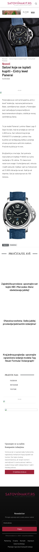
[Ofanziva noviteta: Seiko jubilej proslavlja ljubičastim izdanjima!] (19, 306)
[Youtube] (7, 389)
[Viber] (26, 84)
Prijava (19, 529)
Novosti (4, 59)
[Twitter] (16, 84)
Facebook (13, 381)
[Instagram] (7, 385)
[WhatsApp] (31, 84)
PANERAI (13, 245)
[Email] (36, 84)
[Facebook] (11, 84)
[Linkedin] (21, 84)
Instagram (14, 385)
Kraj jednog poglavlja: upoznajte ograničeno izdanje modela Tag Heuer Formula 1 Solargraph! (19, 357)
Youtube (13, 389)
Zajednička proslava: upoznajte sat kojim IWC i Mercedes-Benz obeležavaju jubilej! (19, 286)
